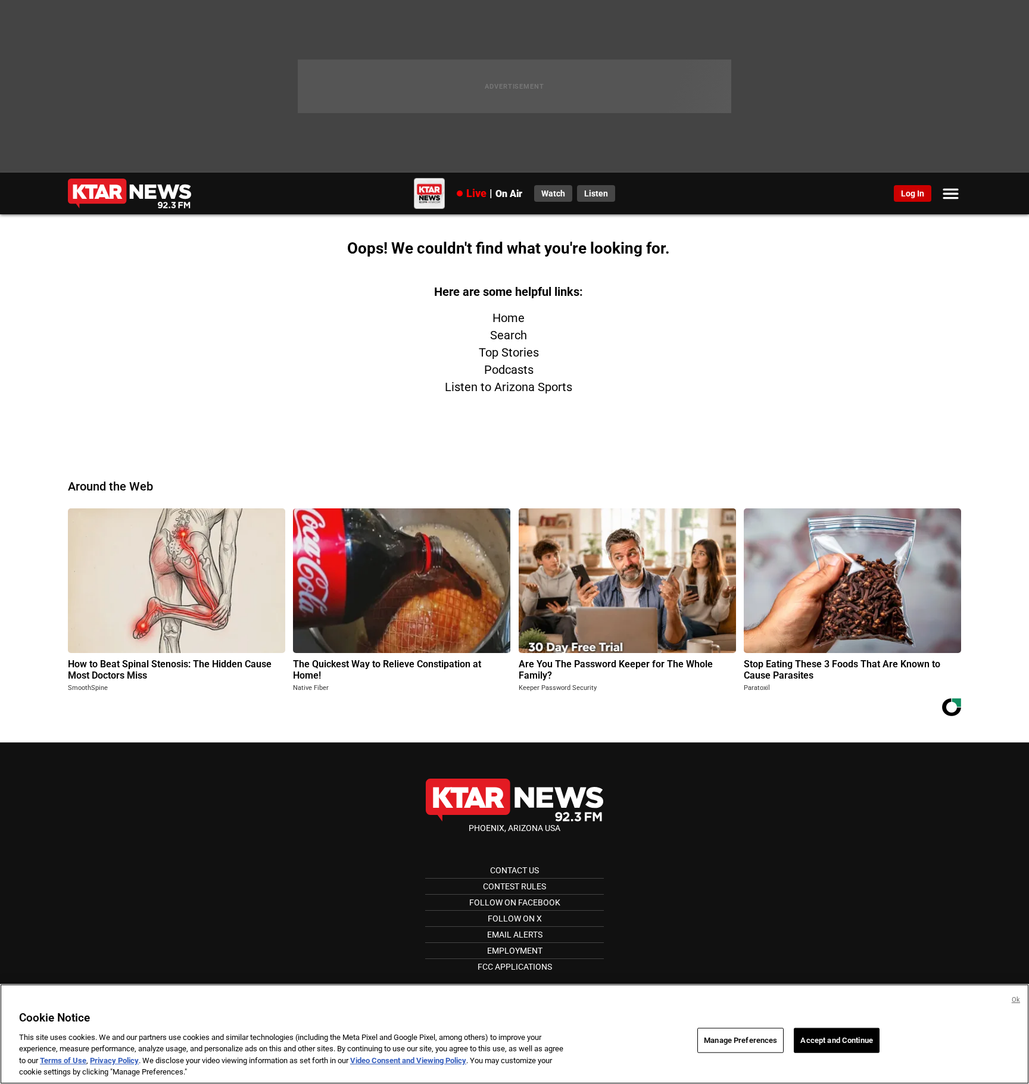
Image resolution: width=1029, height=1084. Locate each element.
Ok (1016, 1000)
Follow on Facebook (514, 902)
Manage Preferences (740, 1040)
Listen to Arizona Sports (508, 387)
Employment (514, 950)
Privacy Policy (114, 1060)
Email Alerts (514, 934)
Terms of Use (63, 1060)
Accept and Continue (836, 1040)
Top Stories (509, 352)
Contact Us (514, 870)
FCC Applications (515, 966)
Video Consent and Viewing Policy (408, 1060)
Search (508, 335)
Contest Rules (514, 886)
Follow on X (515, 918)
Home (508, 318)
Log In (912, 193)
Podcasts (509, 370)
